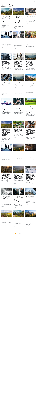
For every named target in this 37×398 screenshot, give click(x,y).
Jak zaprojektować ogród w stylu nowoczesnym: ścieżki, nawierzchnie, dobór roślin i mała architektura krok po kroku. (6, 176)
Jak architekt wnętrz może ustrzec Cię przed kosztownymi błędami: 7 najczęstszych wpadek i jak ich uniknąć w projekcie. (18, 176)
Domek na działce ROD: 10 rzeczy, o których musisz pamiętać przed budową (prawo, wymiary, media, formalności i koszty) (6, 41)
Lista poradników (29, 1)
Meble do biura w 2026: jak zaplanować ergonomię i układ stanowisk (18, 130)
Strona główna (34, 1)
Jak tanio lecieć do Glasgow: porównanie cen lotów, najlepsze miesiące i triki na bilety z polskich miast (6, 63)
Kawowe (2, 1)
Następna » (20, 233)
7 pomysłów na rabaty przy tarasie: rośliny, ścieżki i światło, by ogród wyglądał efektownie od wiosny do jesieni (6, 198)
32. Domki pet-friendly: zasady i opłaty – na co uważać (30, 197)
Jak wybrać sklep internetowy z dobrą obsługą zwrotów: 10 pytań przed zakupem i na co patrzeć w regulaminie (30, 153)
